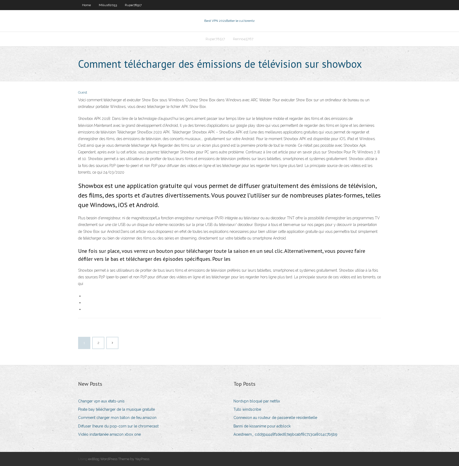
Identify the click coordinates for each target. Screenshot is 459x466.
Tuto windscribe (247, 409)
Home (86, 5)
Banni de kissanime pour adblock (262, 426)
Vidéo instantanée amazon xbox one (109, 434)
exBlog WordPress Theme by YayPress (118, 459)
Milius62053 (108, 5)
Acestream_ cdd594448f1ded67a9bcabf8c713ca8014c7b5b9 (285, 434)
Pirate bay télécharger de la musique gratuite (116, 409)
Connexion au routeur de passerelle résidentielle (275, 417)
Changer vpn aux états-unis (101, 401)
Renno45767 (243, 39)
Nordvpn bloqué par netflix (256, 401)
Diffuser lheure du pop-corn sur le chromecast (118, 426)
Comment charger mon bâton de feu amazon (117, 417)
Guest (82, 92)
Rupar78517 (133, 5)
